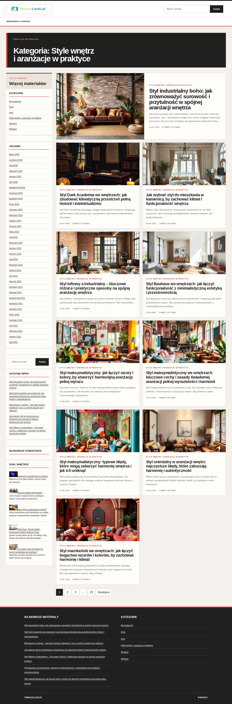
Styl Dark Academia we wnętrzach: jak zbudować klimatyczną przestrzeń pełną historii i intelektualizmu (27, 396)
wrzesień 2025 (16, 193)
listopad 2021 (15, 292)
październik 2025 (17, 187)
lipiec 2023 (14, 232)
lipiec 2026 (14, 154)
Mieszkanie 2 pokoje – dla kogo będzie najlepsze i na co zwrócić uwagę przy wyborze (27, 408)
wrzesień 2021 (16, 303)
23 (91, 592)
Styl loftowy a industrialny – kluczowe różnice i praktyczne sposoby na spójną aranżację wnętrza (27, 430)
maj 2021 (13, 325)
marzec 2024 (15, 221)
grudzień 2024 (16, 198)
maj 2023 (13, 237)
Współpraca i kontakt (18, 21)
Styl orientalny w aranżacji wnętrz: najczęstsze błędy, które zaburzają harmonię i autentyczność (176, 466)
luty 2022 (13, 276)
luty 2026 (13, 182)
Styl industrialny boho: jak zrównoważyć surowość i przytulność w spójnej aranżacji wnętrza (28, 385)
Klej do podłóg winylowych (30, 493)
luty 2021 (13, 342)
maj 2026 (13, 165)
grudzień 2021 (16, 287)
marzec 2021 (15, 337)
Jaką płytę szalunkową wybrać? (32, 509)
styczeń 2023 (15, 254)
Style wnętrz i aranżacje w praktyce (25, 118)
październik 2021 (17, 298)
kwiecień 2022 (16, 265)
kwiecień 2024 (16, 215)
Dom (11, 107)
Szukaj (216, 9)
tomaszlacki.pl (33, 698)
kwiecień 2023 (16, 243)
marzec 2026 (15, 176)
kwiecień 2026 (16, 171)
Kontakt (203, 698)
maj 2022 (13, 259)
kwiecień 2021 (16, 331)
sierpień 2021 (15, 309)
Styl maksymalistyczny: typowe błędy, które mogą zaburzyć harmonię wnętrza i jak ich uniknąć (95, 466)
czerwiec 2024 (16, 209)
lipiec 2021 (14, 314)
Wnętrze (13, 123)
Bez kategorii (15, 101)
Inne (11, 112)
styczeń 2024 (15, 226)
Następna (104, 592)
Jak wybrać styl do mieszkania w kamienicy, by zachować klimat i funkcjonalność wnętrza (24, 419)
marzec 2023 (15, 248)
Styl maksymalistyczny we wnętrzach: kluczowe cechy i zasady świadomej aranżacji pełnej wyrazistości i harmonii (180, 377)
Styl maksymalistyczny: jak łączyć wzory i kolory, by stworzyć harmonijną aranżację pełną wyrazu (96, 377)
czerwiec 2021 (16, 320)
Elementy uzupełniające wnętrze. (33, 476)
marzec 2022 (15, 270)
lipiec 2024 (14, 204)
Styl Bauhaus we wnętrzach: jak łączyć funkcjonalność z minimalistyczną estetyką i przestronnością (184, 288)
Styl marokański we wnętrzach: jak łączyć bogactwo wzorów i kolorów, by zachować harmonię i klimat (97, 555)
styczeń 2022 (15, 281)
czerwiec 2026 (16, 160)
